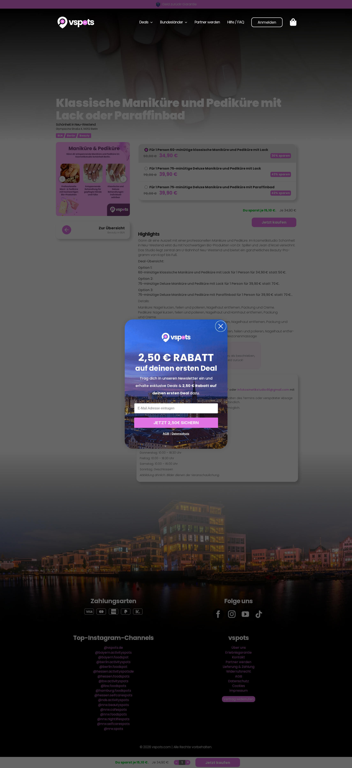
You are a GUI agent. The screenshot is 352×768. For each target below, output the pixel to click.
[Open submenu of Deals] (150, 22)
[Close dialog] (221, 326)
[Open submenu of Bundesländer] (185, 22)
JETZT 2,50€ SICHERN (176, 422)
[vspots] (76, 18)
